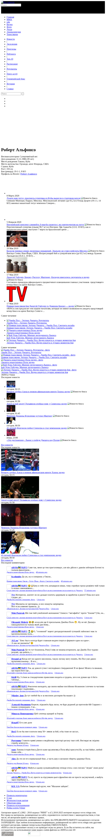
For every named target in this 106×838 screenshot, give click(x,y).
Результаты (12, 69)
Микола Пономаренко (22, 713)
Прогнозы (11, 49)
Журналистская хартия (17, 800)
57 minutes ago (90, 590)
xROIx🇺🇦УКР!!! (19, 567)
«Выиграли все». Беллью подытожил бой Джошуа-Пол (28, 609)
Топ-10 (10, 59)
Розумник (16, 740)
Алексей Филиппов (21, 704)
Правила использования (18, 805)
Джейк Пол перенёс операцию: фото (21, 600)
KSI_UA (15, 786)
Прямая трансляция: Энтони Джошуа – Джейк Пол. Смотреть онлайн (39, 328)
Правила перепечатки (17, 795)
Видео (10, 24)
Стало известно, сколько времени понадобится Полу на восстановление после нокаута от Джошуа (45, 590)
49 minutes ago (66, 581)
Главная (10, 17)
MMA (9, 19)
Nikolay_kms (17, 695)
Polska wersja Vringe (16, 808)
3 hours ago (59, 673)
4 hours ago (40, 709)
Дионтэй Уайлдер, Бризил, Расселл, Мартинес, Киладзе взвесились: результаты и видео (48, 277)
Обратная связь (14, 803)
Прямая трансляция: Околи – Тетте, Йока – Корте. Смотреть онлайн (33, 581)
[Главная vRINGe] (7, 2)
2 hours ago (55, 645)
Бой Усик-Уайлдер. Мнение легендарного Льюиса (30, 338)
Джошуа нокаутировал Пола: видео (23, 333)
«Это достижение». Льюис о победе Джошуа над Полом (33, 440)
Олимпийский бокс (16, 79)
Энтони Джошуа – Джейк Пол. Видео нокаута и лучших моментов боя (40, 343)
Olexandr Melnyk (19, 622)
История (11, 84)
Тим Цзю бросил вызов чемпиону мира (22, 727)
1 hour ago (41, 600)
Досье (9, 29)
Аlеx (13, 759)
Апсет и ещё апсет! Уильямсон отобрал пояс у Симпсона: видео (37, 404)
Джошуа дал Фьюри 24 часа (18, 745)
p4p (8, 22)
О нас (9, 798)
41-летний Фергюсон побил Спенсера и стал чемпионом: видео (37, 428)
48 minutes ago (41, 572)
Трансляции (12, 34)
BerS (13, 731)
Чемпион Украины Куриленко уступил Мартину (29, 416)
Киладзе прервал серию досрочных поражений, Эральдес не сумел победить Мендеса (47, 251)
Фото (9, 27)
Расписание (12, 64)
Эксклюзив (12, 44)
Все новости (7, 445)
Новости (11, 39)
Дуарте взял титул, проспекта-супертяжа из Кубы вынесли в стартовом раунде (44, 198)
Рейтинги (11, 54)
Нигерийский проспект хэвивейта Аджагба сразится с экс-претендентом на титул (45, 224)
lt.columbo (16, 576)
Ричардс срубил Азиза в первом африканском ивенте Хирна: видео (38, 391)
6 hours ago (34, 763)
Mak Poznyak (18, 613)
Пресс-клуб (12, 74)
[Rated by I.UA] (34, 835)
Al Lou (14, 640)
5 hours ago (59, 718)
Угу (13, 595)
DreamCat (16, 659)
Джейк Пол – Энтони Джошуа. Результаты (27, 323)
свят (13, 749)
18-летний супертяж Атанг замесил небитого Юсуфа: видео (30, 673)
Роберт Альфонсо (28, 174)
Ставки (10, 89)
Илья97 (15, 722)
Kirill (13, 677)
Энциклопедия (14, 32)
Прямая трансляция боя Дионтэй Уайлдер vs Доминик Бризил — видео (40, 306)
